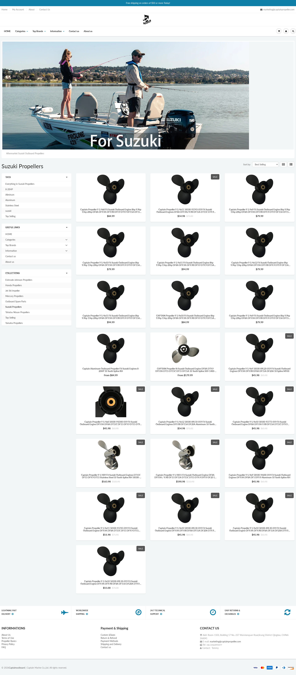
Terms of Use (8, 638)
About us (88, 31)
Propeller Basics (9, 641)
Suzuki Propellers (13, 307)
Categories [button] (10, 240)
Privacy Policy (8, 644)
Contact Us (44, 9)
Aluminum (10, 200)
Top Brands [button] (10, 246)
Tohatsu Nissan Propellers (17, 312)
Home (4, 9)
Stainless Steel (12, 205)
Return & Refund (109, 638)
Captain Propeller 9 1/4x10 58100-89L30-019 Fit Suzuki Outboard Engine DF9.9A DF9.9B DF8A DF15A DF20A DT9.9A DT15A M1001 (185, 529)
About (32, 9)
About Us (6, 635)
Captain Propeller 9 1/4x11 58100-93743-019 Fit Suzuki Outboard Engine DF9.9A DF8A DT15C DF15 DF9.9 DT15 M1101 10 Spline (111, 529)
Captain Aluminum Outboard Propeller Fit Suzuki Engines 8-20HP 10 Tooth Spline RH (110, 369)
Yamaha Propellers (14, 323)
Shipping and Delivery (111, 644)
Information (56, 31)
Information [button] (11, 251)
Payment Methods (109, 641)
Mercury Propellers (14, 296)
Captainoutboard (17, 667)
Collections (12, 273)
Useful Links (12, 227)
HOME (7, 31)
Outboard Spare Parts (15, 301)
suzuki (8, 211)
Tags (8, 177)
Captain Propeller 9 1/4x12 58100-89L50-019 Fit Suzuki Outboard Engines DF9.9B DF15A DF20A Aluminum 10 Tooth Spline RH (185, 423)
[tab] (36, 240)
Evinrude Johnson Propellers (18, 280)
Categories (20, 31)
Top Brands (38, 31)
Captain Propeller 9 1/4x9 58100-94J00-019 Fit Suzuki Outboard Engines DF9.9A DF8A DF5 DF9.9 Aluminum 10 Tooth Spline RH (259, 476)
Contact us (74, 31)
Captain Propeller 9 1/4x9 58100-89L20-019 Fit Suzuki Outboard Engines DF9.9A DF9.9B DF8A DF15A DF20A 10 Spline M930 (259, 369)
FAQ (4, 647)
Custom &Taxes (108, 635)
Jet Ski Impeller (12, 290)
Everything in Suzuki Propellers (19, 184)
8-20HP (9, 189)
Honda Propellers (13, 285)
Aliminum (9, 194)
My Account (18, 9)
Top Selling (10, 216)
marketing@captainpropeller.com (278, 9)
